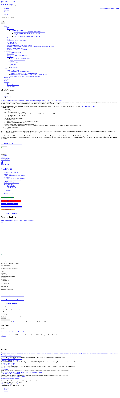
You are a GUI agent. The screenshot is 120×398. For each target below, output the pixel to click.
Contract (6, 68)
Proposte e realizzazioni (16, 30)
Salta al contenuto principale (8, 1)
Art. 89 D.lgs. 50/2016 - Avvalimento (20, 58)
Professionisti (6, 315)
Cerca (2, 21)
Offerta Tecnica (11, 61)
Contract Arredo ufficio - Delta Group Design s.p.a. (23, 73)
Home (5, 95)
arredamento (31, 220)
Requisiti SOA (4, 157)
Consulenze (7, 37)
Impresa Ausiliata (5, 158)
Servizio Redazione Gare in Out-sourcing (17, 55)
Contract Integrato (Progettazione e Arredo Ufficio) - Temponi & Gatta (28, 74)
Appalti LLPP (7, 51)
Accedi (6, 14)
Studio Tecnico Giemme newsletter (12, 310)
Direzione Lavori (11, 42)
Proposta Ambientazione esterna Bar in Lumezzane (27, 33)
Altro (2, 222)
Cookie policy (15, 383)
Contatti (6, 391)
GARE (4, 313)
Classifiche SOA (14, 67)
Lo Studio (6, 27)
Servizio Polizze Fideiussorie (14, 63)
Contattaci (9, 190)
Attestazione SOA (12, 64)
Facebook (6, 8)
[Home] (3, 3)
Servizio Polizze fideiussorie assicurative (11, 356)
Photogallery (7, 77)
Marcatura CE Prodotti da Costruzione (17, 49)
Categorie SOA (14, 65)
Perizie (9, 39)
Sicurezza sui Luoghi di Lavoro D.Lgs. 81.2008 (19, 45)
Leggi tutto (3, 336)
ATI (2, 161)
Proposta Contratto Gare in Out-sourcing (11, 206)
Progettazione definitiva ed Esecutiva (16, 40)
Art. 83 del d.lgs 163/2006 (88, 106)
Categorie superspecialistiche (17, 60)
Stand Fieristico (18, 35)
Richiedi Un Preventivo (13, 85)
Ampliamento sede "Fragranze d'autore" (20, 71)
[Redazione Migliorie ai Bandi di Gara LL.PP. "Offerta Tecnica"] (32, 100)
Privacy (9, 383)
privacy (14, 321)
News (5, 80)
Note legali (3, 383)
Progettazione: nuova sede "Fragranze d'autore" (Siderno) (25, 76)
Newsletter (6, 82)
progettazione (4, 220)
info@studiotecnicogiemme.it (11, 268)
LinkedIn (6, 10)
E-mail (3, 316)
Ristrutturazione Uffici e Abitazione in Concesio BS (27, 36)
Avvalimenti (10, 57)
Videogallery (7, 79)
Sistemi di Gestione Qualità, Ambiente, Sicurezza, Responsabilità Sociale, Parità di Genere (30, 46)
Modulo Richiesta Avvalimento (11, 201)
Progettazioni (10, 29)
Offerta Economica (12, 43)
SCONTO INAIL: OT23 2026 (15, 48)
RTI (2, 163)
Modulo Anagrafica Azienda (7, 197)
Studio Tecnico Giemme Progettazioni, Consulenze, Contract (13, 377)
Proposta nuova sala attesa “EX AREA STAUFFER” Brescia (29, 32)
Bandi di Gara (10, 54)
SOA (4, 311)
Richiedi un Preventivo (11, 144)
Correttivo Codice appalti (7, 365)
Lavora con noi (11, 86)
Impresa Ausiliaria (5, 160)
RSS (5, 11)
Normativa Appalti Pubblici (14, 52)
